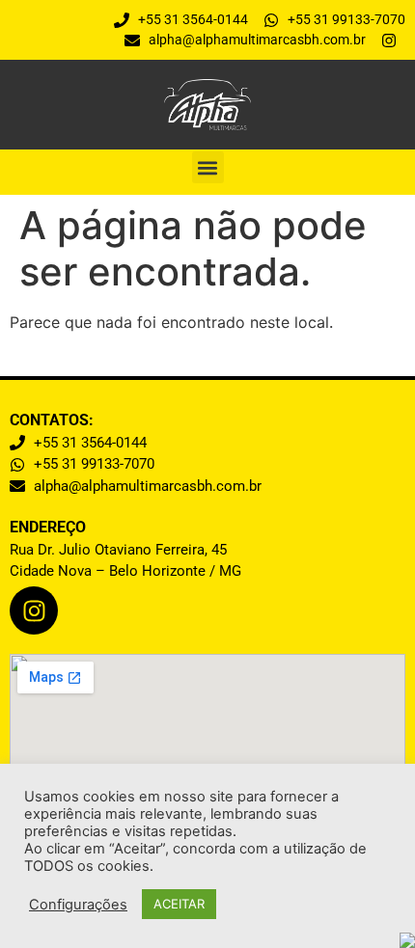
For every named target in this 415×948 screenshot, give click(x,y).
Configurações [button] (78, 904)
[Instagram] (34, 610)
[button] (208, 167)
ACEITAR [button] (179, 903)
